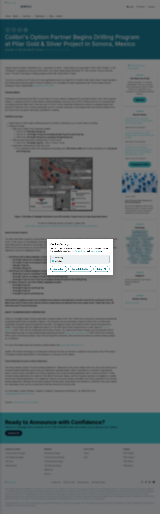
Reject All (101, 269)
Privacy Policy (80, 251)
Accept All (58, 269)
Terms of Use (95, 251)
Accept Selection (80, 269)
